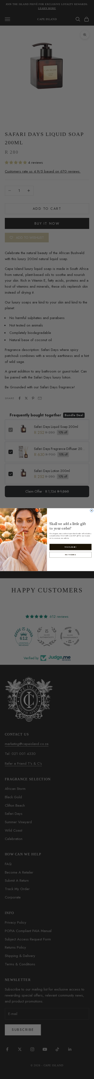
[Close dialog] (91, 510)
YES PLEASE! (70, 547)
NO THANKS (70, 555)
